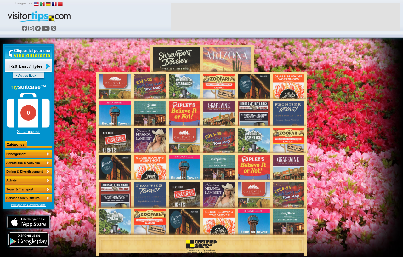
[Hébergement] (28, 154)
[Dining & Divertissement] (28, 172)
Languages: (24, 3)
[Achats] (28, 180)
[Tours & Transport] (28, 189)
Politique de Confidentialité (28, 205)
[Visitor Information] (28, 198)
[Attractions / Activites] (28, 163)
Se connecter (28, 131)
